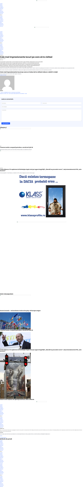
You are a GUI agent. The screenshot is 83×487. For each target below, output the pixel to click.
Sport (1, 9)
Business (1, 8)
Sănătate (2, 12)
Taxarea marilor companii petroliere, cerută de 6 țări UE (16, 147)
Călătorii (1, 7)
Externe (1, 13)
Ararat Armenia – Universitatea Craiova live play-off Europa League (20, 310)
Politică (1, 6)
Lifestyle (1, 11)
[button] (41, 15)
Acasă (1, 3)
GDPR (1, 435)
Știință (1, 5)
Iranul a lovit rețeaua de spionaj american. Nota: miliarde (17, 399)
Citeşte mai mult (3, 75)
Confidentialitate (3, 437)
